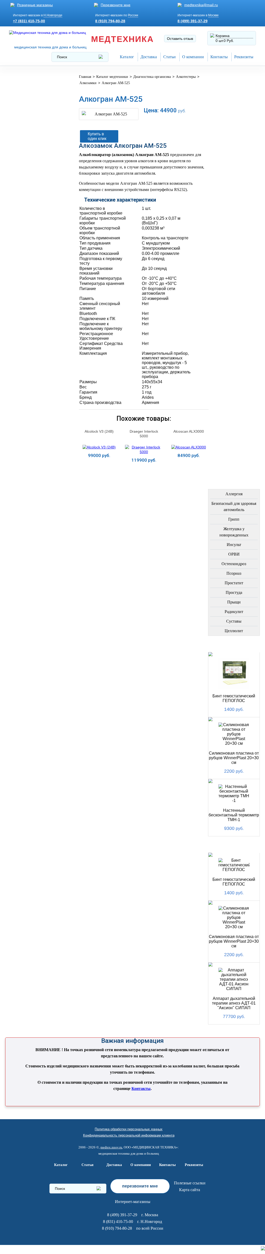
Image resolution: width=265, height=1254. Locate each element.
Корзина (223, 36)
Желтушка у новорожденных (233, 532)
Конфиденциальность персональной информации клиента (128, 1135)
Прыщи (234, 602)
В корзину (160, 121)
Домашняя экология (35, 287)
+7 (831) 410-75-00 (29, 21)
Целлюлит (234, 631)
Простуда (234, 592)
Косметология (28, 173)
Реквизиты (243, 57)
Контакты (219, 57)
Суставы (233, 621)
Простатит (234, 583)
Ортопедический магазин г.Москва (31, 358)
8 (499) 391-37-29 (193, 21)
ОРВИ (234, 554)
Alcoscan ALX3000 (188, 431)
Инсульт (234, 544)
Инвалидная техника (35, 211)
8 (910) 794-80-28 (110, 21)
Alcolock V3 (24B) (99, 431)
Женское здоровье (33, 186)
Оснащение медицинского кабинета (28, 100)
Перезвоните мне (115, 5)
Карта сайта (189, 1189)
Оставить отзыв (180, 38)
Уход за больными (32, 300)
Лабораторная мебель (28, 257)
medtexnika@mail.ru (201, 5)
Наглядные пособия (34, 328)
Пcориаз (233, 573)
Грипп (233, 519)
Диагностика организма (26, 225)
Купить (99, 468)
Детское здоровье (32, 198)
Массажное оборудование (28, 273)
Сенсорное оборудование (28, 314)
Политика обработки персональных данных (129, 1129)
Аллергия (233, 494)
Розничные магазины (35, 5)
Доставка (149, 57)
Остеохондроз (234, 564)
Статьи (169, 57)
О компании (193, 57)
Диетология (25, 161)
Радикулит (234, 611)
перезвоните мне (140, 1186)
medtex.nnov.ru (111, 1147)
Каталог (127, 57)
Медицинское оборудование (28, 81)
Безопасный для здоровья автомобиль (233, 506)
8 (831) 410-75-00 (118, 1221)
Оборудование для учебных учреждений (36, 342)
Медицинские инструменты (27, 241)
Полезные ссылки (189, 1183)
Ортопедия (24, 148)
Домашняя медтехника (25, 134)
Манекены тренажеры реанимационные (36, 118)
